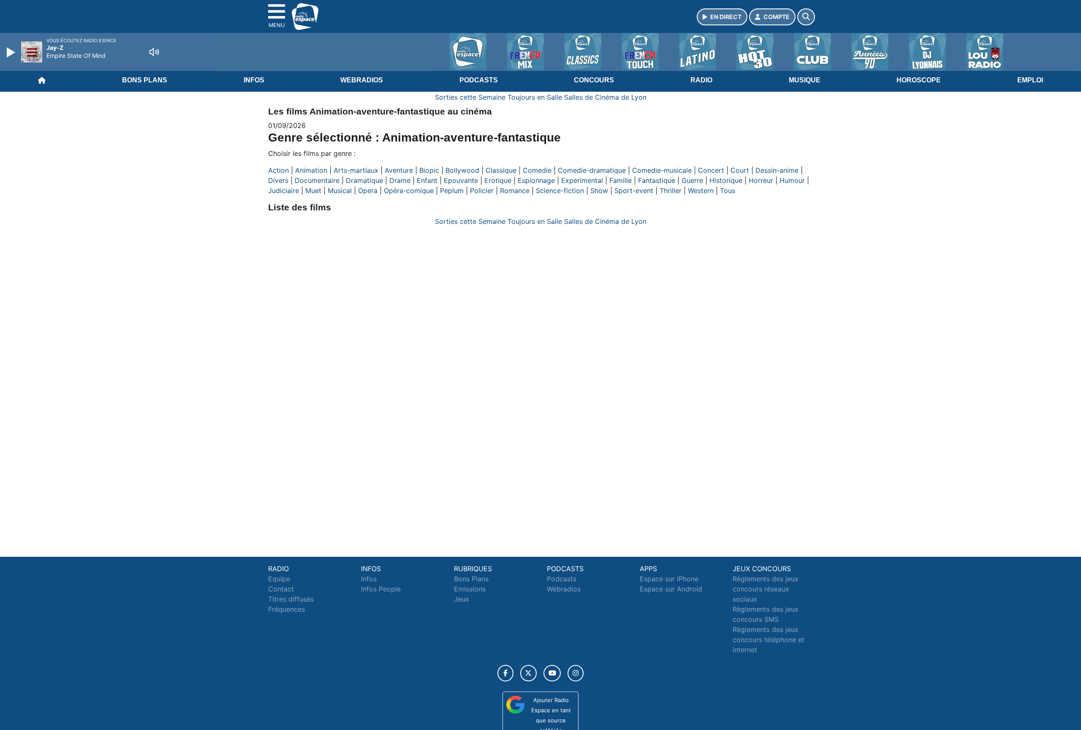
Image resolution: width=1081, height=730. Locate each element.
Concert (711, 170)
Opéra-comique (409, 190)
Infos (254, 80)
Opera (368, 190)
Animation (311, 170)
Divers (278, 180)
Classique (501, 170)
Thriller (671, 190)
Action (278, 170)
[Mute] (154, 52)
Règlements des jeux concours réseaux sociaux (766, 589)
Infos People (381, 589)
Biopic (429, 170)
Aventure (399, 170)
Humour (792, 180)
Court (740, 170)
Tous (727, 190)
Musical (340, 190)
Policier (482, 190)
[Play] (12, 52)
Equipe (279, 579)
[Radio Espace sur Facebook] (505, 673)
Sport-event (633, 190)
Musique (804, 80)
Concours (594, 80)
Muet (313, 190)
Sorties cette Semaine (470, 97)
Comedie (537, 170)
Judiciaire (283, 190)
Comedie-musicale (662, 170)
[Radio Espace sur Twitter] (528, 673)
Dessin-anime (777, 170)
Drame (399, 180)
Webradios (361, 80)
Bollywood (462, 170)
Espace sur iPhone (669, 579)
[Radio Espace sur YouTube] (552, 673)
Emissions (470, 589)
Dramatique (364, 180)
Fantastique (656, 180)
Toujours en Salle (535, 97)
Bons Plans (144, 80)
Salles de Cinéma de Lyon (605, 97)
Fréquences (286, 609)
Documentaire (317, 180)
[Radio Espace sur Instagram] (576, 673)
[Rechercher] (806, 16)
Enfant (427, 180)
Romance (515, 190)
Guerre (692, 180)
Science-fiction (560, 190)
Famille (620, 180)
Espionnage (536, 180)
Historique (725, 180)
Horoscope (918, 80)
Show (599, 190)
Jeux (461, 599)
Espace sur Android (671, 589)
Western (701, 190)
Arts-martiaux (356, 170)
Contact (281, 589)
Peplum (452, 190)
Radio (701, 80)
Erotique (497, 180)
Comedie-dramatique (592, 170)
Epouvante (461, 180)
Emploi (1030, 80)
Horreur (761, 180)
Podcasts (478, 80)
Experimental (582, 180)
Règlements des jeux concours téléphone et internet (768, 639)
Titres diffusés (291, 599)
